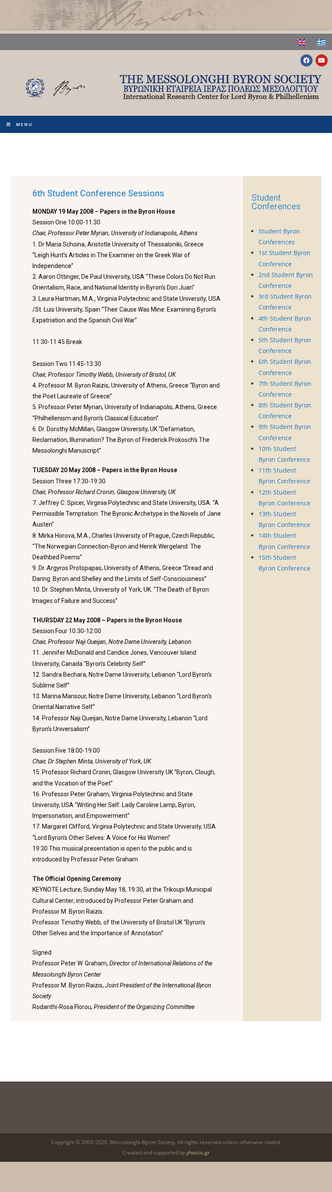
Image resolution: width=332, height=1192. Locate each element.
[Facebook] (306, 60)
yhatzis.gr (198, 1152)
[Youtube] (322, 60)
